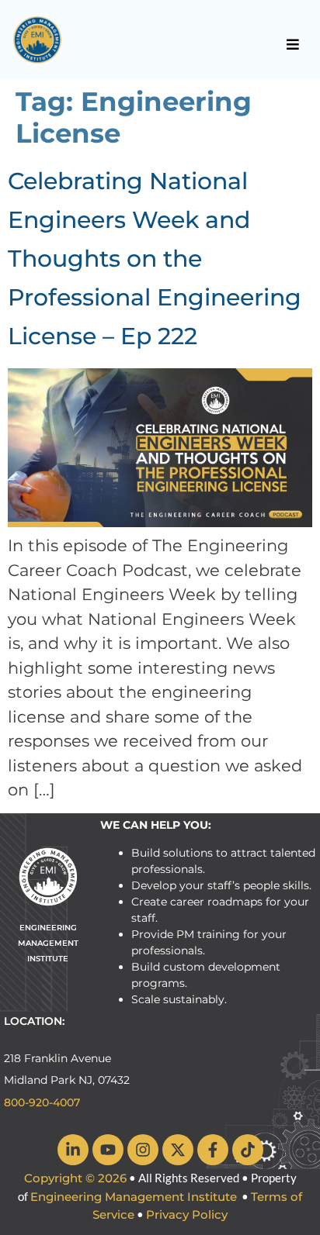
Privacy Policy (187, 1214)
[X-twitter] (177, 1149)
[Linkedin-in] (73, 1149)
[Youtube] (107, 1149)
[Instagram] (142, 1149)
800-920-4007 (42, 1102)
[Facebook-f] (212, 1149)
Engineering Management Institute (133, 1196)
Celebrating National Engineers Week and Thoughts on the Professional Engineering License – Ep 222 (154, 258)
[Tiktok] (247, 1149)
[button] (293, 44)
